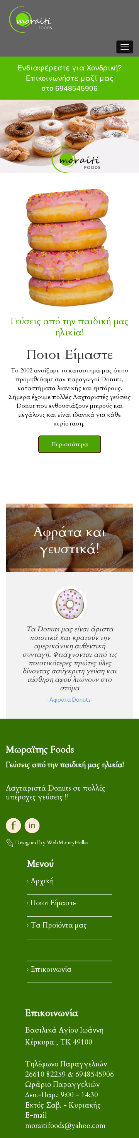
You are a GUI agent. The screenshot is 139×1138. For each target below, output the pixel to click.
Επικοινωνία (51, 969)
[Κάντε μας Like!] (13, 825)
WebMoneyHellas (67, 842)
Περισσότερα (69, 444)
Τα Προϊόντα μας (59, 925)
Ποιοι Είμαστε (53, 903)
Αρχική (42, 881)
